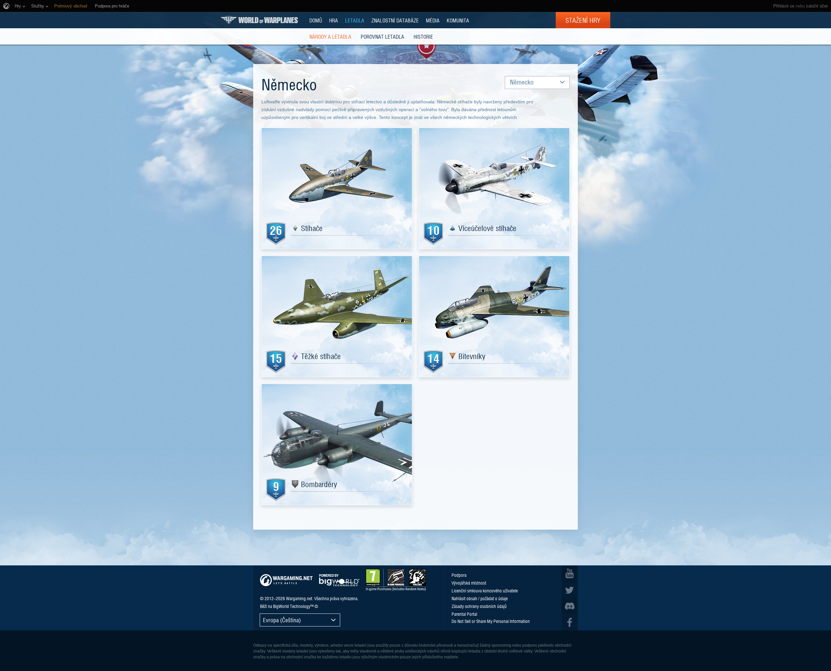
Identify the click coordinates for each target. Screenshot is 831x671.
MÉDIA (433, 20)
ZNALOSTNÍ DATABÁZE (395, 20)
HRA (333, 20)
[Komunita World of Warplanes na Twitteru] (570, 590)
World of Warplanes (259, 20)
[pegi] (396, 580)
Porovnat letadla (382, 36)
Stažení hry (583, 20)
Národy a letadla (330, 36)
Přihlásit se (783, 6)
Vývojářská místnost (469, 582)
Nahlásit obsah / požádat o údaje (480, 598)
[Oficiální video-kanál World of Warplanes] (570, 573)
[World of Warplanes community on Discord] (570, 606)
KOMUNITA (458, 20)
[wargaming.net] (286, 580)
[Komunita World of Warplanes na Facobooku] (570, 622)
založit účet (817, 6)
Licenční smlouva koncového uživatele (485, 590)
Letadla (354, 20)
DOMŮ (315, 20)
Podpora (459, 575)
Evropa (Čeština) (282, 620)
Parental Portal (464, 614)
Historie (423, 36)
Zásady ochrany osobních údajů (479, 606)
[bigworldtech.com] (339, 580)
